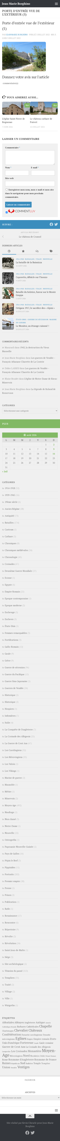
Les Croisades (19, 1051)
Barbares (21, 1026)
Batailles (29, 259)
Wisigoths (10, 1005)
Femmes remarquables (16, 632)
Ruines (6, 1063)
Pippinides (10, 867)
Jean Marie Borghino (17, 34)
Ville (7, 998)
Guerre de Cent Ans (13, 1046)
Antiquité (9, 515)
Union (6, 1067)
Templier (45, 1063)
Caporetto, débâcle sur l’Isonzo (31, 277)
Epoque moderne (13, 605)
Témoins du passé (13, 970)
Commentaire (12, 147)
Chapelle (45, 1026)
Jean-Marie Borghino (16, 3)
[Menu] (56, 3)
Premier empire (12, 881)
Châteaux (35, 1030)
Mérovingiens (16, 1055)
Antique (40, 1022)
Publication (10, 901)
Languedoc (6, 1051)
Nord (26, 1056)
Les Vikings (10, 770)
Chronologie (11, 557)
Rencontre (10, 922)
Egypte (8, 584)
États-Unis (21, 319)
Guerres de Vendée (14, 688)
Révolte (9, 936)
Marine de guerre (13, 777)
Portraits (9, 874)
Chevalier (21, 1030)
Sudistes (29, 1063)
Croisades (10, 564)
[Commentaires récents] (37, 251)
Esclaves (9, 619)
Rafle (7, 908)
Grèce (7, 660)
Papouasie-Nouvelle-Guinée (19, 846)
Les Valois (10, 763)
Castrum (9, 529)
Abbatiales (8, 1022)
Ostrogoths (10, 839)
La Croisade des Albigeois (17, 736)
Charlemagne (8, 1031)
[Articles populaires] (23, 251)
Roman (53, 1056)
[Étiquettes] (51, 251)
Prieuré (48, 1056)
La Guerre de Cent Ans (16, 743)
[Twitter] (56, 224)
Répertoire (10, 929)
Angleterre (29, 1022)
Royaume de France (45, 1059)
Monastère (34, 1051)
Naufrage (9, 812)
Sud (22, 1063)
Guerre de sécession (38, 319)
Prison (8, 894)
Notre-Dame (11, 826)
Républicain (15, 1063)
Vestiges (23, 1067)
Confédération (11, 1034)
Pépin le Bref (11, 860)
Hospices (9, 708)
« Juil (5, 471)
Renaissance (11, 915)
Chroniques (10, 543)
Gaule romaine (46, 1043)
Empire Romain (12, 591)
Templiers (10, 977)
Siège (7, 957)
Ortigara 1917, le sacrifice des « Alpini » (35, 307)
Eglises (20, 1038)
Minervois (10, 798)
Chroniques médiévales (16, 550)
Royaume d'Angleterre (21, 1059)
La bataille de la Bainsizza (29, 262)
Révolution (10, 943)
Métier (8, 791)
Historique (10, 695)
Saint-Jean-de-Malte (15, 950)
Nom (8, 167)
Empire (30, 1039)
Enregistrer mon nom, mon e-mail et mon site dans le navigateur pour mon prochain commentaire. (29, 193)
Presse (8, 888)
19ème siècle (11, 501)
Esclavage (10, 612)
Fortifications (11, 639)
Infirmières (10, 715)
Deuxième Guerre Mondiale (18, 570)
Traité (8, 984)
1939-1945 (10, 495)
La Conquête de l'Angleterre (19, 729)
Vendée (14, 1067)
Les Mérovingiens (13, 757)
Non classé (10, 819)
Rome (5, 1059)
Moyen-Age (10, 805)
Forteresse (26, 1043)
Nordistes (34, 1056)
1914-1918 (20, 259)
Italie (39, 259)
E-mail (35, 167)
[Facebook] (51, 224)
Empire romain (41, 1039)
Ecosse (8, 577)
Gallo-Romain (12, 646)
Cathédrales (32, 1026)
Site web (9, 178)
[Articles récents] (9, 251)
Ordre (42, 1056)
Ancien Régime (12, 508)
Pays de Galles (12, 853)
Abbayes (19, 1022)
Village (8, 991)
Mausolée (10, 784)
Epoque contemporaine (16, 598)
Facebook (30, 1079)
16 (54, 453)
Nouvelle (47, 259)
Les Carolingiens (13, 750)
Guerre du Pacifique (14, 674)
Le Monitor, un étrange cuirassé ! (32, 325)
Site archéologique (14, 963)
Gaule (8, 653)
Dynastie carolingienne (32, 1034)
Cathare (9, 536)
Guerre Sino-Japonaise (16, 681)
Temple (37, 1063)
